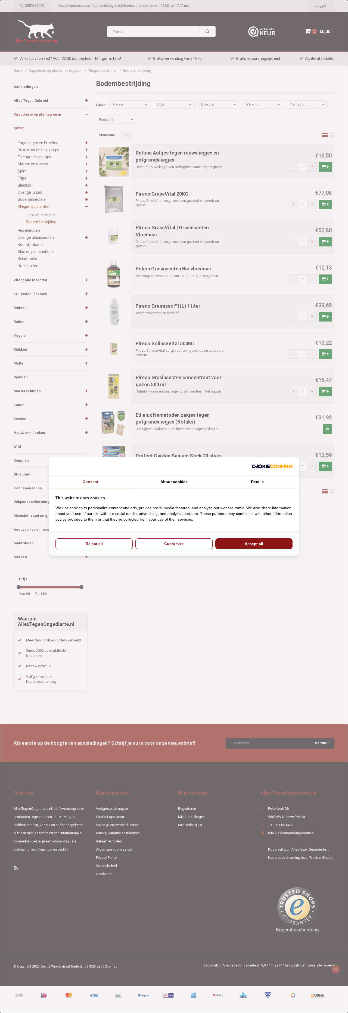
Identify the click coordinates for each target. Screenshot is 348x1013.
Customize (174, 544)
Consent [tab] (90, 482)
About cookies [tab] (174, 482)
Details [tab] (257, 482)
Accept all (254, 544)
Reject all (94, 544)
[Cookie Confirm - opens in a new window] (272, 466)
